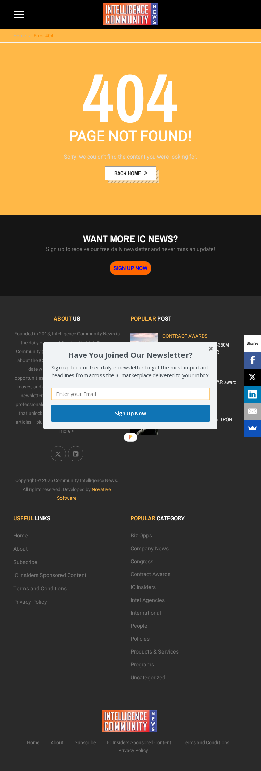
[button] (130, 354)
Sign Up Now (130, 413)
